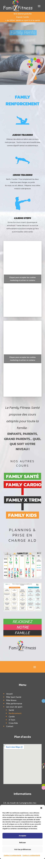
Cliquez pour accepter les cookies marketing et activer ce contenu (22, 279)
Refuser (22, 842)
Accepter (22, 835)
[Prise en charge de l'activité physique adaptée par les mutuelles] (22, 610)
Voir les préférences (22, 849)
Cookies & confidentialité (12, 855)
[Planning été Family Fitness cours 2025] (22, 578)
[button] (41, 808)
